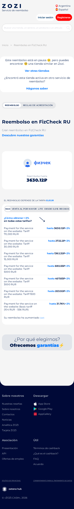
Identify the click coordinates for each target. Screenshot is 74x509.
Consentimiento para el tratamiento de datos (52, 480)
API (4, 453)
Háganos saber (37, 88)
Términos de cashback (46, 448)
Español (63, 9)
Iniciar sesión (45, 17)
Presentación (10, 448)
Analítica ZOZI (10, 424)
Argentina (64, 5)
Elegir (50, 200)
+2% (67, 228)
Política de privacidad (11, 480)
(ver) (42, 318)
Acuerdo (38, 464)
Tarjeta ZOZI (9, 430)
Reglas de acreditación (38, 105)
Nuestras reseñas (12, 403)
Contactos (8, 414)
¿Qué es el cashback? (45, 453)
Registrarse (63, 17)
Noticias (7, 419)
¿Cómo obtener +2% (18, 219)
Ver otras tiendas (37, 71)
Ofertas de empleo (13, 458)
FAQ (36, 458)
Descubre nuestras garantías (23, 135)
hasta (50, 228)
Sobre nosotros (11, 409)
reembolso (12, 105)
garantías (48, 345)
